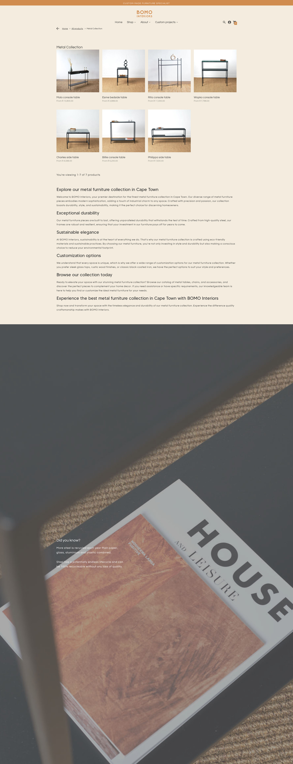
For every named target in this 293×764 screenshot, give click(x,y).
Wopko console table (207, 97)
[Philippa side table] (169, 131)
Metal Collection (94, 29)
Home (65, 29)
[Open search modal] (224, 22)
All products (77, 29)
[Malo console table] (77, 71)
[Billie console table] (123, 131)
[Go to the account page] (229, 22)
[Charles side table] (77, 131)
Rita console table (159, 97)
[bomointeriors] (144, 14)
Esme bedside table (114, 97)
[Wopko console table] (215, 71)
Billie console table (113, 157)
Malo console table (68, 97)
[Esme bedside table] (123, 71)
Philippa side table (159, 157)
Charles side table (67, 157)
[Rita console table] (169, 71)
